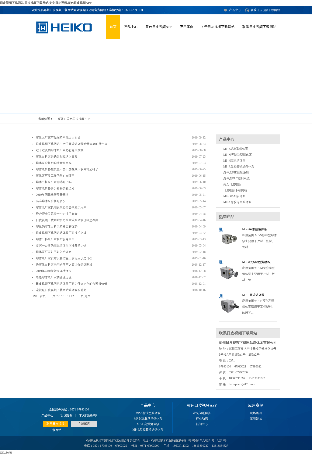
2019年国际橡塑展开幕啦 (52, 194)
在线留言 (84, 423)
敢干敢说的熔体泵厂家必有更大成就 (59, 150)
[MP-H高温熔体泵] (229, 316)
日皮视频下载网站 (235, 190)
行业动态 (202, 418)
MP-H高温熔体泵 (234, 160)
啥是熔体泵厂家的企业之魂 (54, 277)
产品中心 (235, 10)
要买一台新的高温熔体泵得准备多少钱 (61, 245)
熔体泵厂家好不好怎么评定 (54, 252)
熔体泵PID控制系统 (236, 172)
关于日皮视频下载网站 (218, 27)
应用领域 (256, 418)
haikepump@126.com (242, 384)
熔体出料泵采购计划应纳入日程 (56, 156)
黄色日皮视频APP (158, 27)
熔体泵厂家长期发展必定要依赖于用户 (61, 207)
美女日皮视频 (232, 184)
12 (72, 296)
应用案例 (186, 27)
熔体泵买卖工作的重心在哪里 (55, 175)
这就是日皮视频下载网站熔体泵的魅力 (61, 290)
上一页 (50, 296)
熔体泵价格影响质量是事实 (54, 163)
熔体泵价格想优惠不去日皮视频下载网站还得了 (67, 169)
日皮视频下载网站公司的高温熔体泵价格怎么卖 (67, 220)
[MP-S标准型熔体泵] (229, 250)
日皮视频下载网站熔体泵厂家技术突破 (61, 232)
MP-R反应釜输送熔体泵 (238, 166)
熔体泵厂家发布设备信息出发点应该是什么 (64, 258)
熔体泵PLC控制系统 (236, 178)
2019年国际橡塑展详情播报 (54, 271)
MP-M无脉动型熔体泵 (237, 154)
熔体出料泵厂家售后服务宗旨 (55, 239)
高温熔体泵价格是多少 (51, 201)
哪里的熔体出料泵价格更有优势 (56, 226)
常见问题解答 (88, 415)
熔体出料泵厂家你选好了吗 (54, 182)
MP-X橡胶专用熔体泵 (237, 202)
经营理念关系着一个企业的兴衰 (56, 213)
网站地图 (6, 453)
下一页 (79, 296)
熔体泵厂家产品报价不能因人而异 (58, 137)
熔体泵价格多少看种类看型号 (55, 188)
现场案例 (66, 415)
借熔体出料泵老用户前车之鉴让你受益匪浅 (64, 264)
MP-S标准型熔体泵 (235, 148)
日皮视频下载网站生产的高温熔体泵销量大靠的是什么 (71, 144)
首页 (113, 27)
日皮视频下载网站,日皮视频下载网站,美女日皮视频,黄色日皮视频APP (46, 2)
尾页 (87, 296)
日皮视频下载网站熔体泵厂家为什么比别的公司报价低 (71, 283)
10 (64, 296)
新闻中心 (202, 424)
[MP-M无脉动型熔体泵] (229, 283)
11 (68, 296)
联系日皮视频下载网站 (265, 10)
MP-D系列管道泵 (234, 196)
